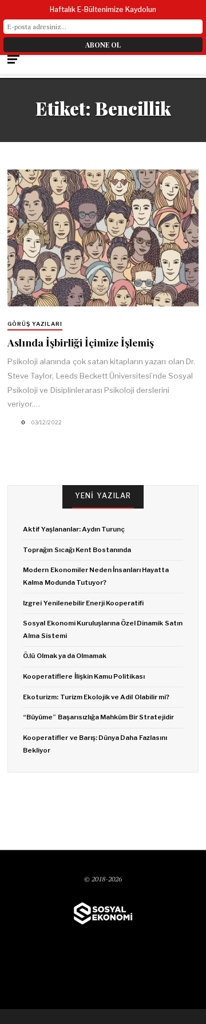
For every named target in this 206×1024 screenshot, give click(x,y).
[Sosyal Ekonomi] (103, 913)
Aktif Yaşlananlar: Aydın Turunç (74, 529)
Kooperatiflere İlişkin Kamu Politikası (84, 676)
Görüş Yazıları (34, 324)
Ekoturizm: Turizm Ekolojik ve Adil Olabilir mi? (96, 697)
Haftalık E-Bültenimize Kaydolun (103, 9)
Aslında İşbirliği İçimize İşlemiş (80, 342)
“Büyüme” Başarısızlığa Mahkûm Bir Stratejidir (98, 717)
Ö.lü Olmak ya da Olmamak (64, 656)
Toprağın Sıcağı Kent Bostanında (77, 550)
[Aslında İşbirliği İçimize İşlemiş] (103, 238)
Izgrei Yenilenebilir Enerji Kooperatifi (83, 603)
